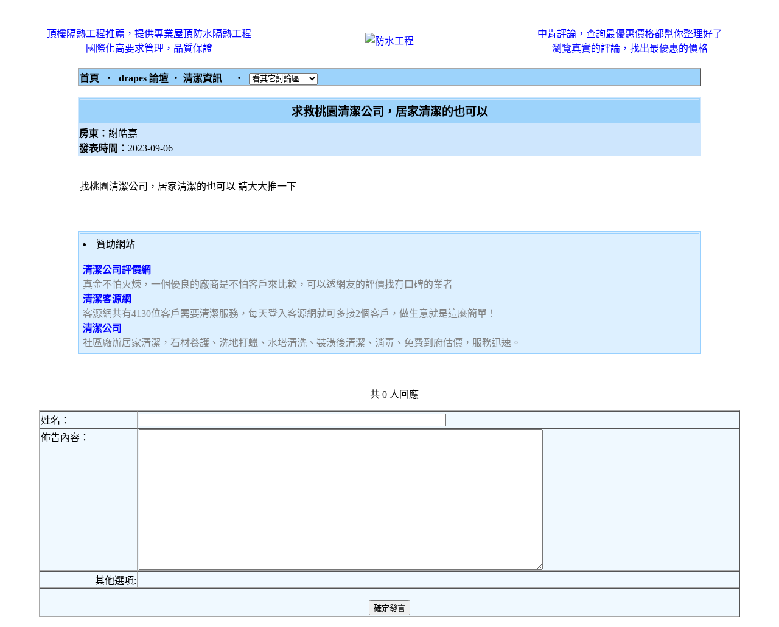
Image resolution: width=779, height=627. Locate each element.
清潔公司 (102, 328)
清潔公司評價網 (117, 270)
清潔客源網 (107, 299)
